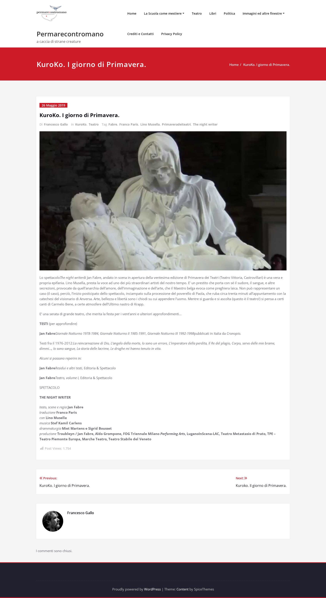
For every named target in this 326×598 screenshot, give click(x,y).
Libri (212, 13)
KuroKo (80, 124)
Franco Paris (128, 124)
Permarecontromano (70, 33)
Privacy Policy (171, 34)
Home (131, 13)
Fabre (112, 124)
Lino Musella (150, 124)
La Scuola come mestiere (163, 13)
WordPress (152, 589)
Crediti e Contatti (140, 34)
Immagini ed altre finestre (262, 13)
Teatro (197, 13)
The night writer (205, 124)
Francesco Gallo (56, 124)
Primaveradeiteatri (176, 124)
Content (183, 589)
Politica (229, 13)
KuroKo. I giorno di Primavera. (266, 64)
